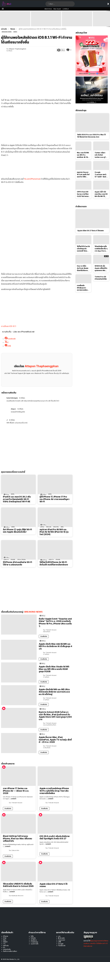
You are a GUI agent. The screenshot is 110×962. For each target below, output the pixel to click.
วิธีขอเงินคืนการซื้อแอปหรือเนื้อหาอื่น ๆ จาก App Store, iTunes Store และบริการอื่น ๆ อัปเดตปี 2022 (101, 248)
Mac (4, 940)
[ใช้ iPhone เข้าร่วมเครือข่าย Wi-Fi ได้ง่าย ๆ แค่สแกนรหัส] (18, 550)
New (62, 526)
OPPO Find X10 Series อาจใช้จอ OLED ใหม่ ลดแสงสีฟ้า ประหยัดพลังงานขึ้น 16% (83, 194)
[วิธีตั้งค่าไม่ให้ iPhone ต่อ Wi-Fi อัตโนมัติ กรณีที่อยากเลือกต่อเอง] (55, 550)
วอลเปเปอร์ (61, 940)
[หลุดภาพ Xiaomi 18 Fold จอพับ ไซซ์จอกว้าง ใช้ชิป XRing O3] (83, 165)
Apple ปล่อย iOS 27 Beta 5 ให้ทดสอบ (53, 885)
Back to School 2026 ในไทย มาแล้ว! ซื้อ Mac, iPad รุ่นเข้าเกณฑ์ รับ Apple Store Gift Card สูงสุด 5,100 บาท (55, 716)
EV (4, 947)
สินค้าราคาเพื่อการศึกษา (10, 951)
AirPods (6, 945)
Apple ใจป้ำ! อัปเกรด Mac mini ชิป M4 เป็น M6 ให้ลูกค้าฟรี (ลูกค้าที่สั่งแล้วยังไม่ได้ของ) (101, 194)
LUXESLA (66, 9)
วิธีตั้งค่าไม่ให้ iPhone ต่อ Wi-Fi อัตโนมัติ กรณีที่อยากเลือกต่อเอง (54, 563)
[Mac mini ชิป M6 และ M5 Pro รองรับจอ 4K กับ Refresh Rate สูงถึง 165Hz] (83, 146)
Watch (5, 942)
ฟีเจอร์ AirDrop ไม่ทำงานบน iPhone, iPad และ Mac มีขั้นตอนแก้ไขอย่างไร (17, 838)
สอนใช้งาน (34, 940)
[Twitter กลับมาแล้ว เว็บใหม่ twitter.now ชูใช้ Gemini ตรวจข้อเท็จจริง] (101, 146)
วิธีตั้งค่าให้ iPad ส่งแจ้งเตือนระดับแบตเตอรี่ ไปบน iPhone (83, 248)
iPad (4, 938)
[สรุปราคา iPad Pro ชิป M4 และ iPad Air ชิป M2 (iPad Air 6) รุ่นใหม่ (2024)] (55, 517)
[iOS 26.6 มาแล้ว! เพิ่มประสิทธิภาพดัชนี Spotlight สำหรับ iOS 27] (55, 824)
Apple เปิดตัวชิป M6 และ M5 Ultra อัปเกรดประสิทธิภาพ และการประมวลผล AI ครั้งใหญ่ (54, 691)
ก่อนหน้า (1, 19)
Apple (42, 526)
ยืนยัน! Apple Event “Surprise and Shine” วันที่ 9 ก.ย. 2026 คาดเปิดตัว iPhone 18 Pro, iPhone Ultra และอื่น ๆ (14, 22)
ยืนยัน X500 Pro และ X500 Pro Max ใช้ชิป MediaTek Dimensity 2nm (91, 136)
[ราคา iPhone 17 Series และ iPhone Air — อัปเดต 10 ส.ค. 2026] (18, 776)
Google (60, 944)
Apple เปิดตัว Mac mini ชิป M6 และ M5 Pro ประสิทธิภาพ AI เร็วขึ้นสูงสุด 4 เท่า (46, 23)
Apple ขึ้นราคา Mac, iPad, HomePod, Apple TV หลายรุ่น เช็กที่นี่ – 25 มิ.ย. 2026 (55, 739)
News (12, 494)
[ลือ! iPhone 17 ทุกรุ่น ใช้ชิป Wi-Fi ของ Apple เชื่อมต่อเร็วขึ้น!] (18, 517)
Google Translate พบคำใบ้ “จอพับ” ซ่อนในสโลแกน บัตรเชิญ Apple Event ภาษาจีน (101, 174)
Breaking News (33, 611)
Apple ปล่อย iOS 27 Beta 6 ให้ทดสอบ (90, 231)
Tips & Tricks (21, 559)
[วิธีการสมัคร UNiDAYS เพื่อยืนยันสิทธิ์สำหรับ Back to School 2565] (18, 871)
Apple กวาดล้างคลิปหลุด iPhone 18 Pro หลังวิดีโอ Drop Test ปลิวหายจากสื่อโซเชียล (54, 790)
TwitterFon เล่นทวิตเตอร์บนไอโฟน (101, 278)
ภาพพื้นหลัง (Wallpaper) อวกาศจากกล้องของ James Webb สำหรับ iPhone (82, 287)
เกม (59, 936)
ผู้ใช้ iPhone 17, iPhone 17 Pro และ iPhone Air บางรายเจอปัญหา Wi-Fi (54, 499)
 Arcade (61, 938)
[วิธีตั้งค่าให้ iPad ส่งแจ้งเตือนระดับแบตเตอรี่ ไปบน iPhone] (83, 239)
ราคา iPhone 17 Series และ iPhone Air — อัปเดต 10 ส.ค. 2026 (16, 790)
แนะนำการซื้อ (34, 944)
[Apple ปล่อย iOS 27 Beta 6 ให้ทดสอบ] (92, 218)
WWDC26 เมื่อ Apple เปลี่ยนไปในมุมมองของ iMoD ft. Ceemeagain (101, 268)
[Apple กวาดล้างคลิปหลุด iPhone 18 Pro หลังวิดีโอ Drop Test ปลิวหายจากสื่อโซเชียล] (55, 776)
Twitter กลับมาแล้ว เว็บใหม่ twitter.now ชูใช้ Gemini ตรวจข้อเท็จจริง (100, 155)
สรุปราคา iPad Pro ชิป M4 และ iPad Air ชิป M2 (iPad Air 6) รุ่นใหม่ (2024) (54, 532)
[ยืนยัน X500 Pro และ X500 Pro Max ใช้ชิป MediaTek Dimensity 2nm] (92, 122)
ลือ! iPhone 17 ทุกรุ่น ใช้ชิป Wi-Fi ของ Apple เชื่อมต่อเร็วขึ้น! (17, 530)
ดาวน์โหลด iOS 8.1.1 (8, 326)
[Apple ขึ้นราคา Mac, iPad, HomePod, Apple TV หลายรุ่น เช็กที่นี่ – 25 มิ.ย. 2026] (19, 743)
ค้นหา (48, 3)
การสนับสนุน (34, 942)
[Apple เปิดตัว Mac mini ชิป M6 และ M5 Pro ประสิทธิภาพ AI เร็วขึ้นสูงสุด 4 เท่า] (46, 18)
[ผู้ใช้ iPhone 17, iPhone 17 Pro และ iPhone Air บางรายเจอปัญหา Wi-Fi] (55, 484)
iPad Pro (56, 526)
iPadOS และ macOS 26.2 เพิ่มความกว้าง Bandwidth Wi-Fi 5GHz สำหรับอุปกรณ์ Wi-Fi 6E (17, 499)
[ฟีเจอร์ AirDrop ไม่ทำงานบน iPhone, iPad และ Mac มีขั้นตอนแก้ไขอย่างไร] (18, 824)
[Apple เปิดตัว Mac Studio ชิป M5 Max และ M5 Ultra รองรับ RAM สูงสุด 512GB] (77, 18)
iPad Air (48, 526)
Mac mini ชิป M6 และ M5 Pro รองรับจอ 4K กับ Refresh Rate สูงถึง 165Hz (83, 155)
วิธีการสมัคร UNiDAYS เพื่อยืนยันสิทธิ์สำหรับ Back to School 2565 (18, 885)
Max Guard (57, 9)
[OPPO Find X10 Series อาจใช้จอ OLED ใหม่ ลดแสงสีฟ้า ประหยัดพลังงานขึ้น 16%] (83, 185)
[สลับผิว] (108, 4)
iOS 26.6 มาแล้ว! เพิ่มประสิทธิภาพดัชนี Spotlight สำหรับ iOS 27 (55, 837)
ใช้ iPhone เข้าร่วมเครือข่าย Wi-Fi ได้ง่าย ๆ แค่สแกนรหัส (17, 563)
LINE (59, 942)
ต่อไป (109, 19)
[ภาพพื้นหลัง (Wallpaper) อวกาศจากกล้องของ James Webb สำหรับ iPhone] (83, 278)
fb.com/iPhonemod (32, 179)
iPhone (13, 559)
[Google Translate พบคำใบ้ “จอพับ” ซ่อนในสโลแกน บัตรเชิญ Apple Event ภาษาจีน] (101, 165)
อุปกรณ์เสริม (7, 949)
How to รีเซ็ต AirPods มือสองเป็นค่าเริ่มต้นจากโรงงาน (82, 268)
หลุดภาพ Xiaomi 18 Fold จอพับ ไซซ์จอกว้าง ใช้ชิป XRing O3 (83, 174)
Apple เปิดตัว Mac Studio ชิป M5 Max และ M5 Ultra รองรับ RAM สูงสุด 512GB (77, 23)
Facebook (61, 945)
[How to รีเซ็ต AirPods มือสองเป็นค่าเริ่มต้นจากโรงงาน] (83, 259)
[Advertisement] (37, 125)
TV (4, 944)
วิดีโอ (32, 936)
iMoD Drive (48, 9)
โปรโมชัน (33, 938)
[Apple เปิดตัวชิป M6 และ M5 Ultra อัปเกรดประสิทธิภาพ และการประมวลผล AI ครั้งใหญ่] (19, 695)
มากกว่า (13, 799)
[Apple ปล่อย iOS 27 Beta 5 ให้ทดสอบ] (55, 871)
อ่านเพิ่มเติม (43, 636)
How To (6, 559)
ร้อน (3, 708)
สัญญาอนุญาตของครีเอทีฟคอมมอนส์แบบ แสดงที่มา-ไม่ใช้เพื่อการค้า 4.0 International (96, 943)
